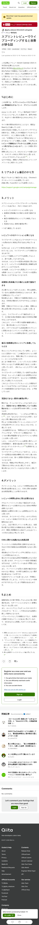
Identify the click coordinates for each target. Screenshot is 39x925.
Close (19, 915)
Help (3, 871)
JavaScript (15, 49)
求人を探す (8, 915)
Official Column (26, 857)
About (4, 851)
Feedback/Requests (8, 867)
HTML (4, 49)
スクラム (23, 49)
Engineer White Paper (28, 871)
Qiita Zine (24, 886)
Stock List (12, 7)
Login (25, 3)
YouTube (4, 896)
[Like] (4, 661)
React (30, 49)
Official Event (31, 7)
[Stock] (10, 661)
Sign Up (23, 807)
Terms (4, 854)
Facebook (5, 893)
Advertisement (6, 874)
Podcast (4, 900)
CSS (9, 49)
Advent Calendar (26, 861)
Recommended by (17, 714)
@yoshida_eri (18, 68)
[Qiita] (6, 2)
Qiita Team (24, 883)
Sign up (19, 694)
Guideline (5, 861)
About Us (5, 909)
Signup (33, 3)
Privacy (4, 857)
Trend (5, 7)
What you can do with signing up (15, 689)
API (22, 874)
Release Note (25, 851)
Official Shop (25, 890)
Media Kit (5, 864)
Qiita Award (25, 867)
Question (21, 7)
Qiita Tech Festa (26, 864)
